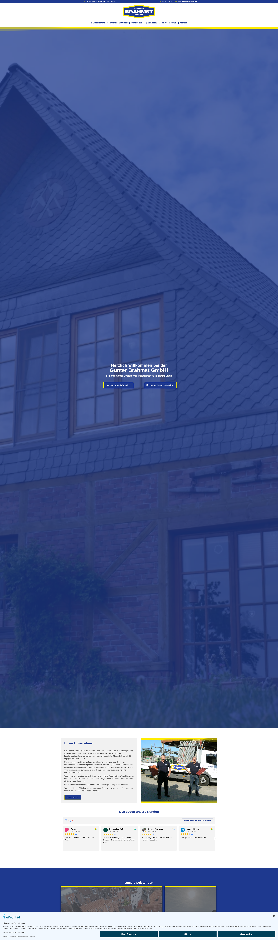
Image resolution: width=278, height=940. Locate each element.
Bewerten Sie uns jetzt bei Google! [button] (197, 820)
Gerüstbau (152, 23)
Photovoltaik (136, 23)
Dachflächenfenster (119, 23)
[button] (215, 838)
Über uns (173, 23)
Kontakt (183, 23)
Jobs (161, 23)
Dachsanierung (98, 23)
